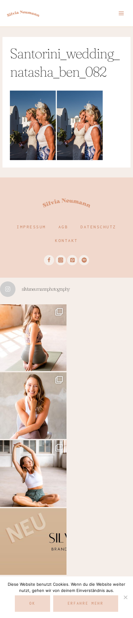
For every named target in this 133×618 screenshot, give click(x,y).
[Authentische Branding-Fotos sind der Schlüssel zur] (33, 473)
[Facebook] (49, 260)
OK (32, 603)
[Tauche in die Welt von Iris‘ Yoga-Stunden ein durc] (33, 337)
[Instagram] (61, 260)
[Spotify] (84, 260)
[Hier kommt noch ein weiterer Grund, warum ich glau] (33, 541)
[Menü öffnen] (121, 13)
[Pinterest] (72, 260)
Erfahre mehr (86, 603)
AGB (63, 226)
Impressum (31, 226)
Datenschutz (98, 226)
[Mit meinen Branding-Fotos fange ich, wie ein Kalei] (33, 405)
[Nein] (125, 597)
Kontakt (66, 240)
